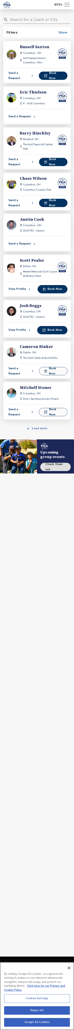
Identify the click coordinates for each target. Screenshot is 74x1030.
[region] (37, 996)
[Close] (69, 967)
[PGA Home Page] (7, 4)
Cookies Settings (37, 998)
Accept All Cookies (36, 1022)
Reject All (36, 1010)
